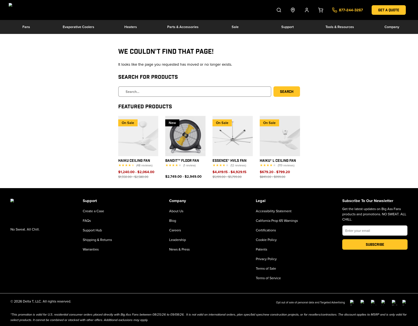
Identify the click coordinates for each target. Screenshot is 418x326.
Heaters (130, 26)
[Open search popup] (279, 10)
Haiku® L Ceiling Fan (278, 160)
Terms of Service (268, 278)
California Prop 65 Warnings (277, 220)
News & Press (179, 249)
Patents (261, 249)
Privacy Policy (266, 258)
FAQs (87, 220)
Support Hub (92, 230)
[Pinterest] (405, 302)
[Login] (307, 10)
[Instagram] (363, 302)
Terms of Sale (266, 268)
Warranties (91, 249)
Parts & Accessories (183, 26)
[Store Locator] (293, 10)
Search (286, 91)
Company (391, 26)
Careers (175, 230)
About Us (176, 211)
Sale (235, 26)
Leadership (177, 239)
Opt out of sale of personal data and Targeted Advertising (310, 302)
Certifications (266, 230)
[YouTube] (384, 302)
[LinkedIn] (373, 302)
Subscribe (375, 244)
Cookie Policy (266, 239)
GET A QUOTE (388, 10)
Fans (26, 26)
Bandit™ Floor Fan (182, 160)
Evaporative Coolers (78, 26)
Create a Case (93, 211)
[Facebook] (352, 302)
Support (287, 26)
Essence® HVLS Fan (229, 160)
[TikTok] (394, 302)
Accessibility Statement (274, 211)
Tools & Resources (339, 26)
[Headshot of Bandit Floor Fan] (185, 136)
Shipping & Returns (97, 239)
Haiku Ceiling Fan (134, 160)
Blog (172, 220)
